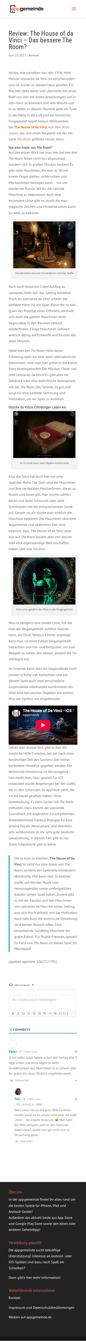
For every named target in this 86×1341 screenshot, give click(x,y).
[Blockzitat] (44, 1013)
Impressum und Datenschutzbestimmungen (41, 1307)
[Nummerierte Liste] (34, 1013)
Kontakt (14, 1297)
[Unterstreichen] (23, 1013)
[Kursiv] (18, 1013)
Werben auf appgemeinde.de (30, 1317)
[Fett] (12, 1013)
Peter (39, 1104)
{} (60, 1013)
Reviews (33, 55)
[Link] (55, 1013)
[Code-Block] (49, 1013)
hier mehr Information (42, 1277)
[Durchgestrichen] (28, 1013)
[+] (65, 1013)
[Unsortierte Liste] (39, 1013)
